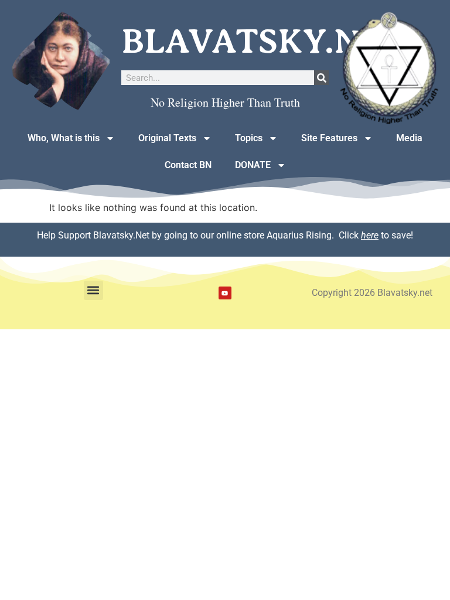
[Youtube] (225, 293)
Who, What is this (64, 138)
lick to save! (379, 235)
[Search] (321, 77)
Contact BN (188, 165)
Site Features (329, 138)
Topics (248, 138)
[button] (93, 290)
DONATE (253, 165)
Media (409, 138)
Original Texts (167, 138)
